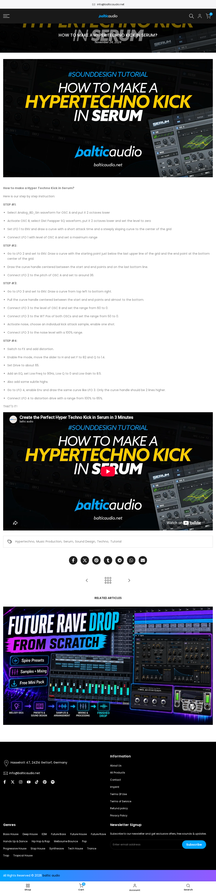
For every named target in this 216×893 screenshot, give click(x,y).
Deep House (30, 834)
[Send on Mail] (143, 560)
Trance (91, 848)
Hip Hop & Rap (41, 841)
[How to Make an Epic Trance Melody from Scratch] (129, 580)
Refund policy (119, 808)
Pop (84, 841)
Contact (115, 780)
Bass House (10, 834)
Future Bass (58, 834)
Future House (78, 834)
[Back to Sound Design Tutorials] (108, 580)
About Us (116, 765)
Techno (102, 541)
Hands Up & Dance (15, 841)
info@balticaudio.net (110, 4)
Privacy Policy (118, 815)
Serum (68, 541)
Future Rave (98, 834)
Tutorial (116, 541)
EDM (44, 834)
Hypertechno (24, 541)
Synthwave (56, 848)
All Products (117, 772)
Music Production (49, 541)
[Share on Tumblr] (108, 560)
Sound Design (85, 541)
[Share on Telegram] (119, 560)
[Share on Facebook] (73, 560)
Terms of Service (120, 801)
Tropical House (22, 855)
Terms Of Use (118, 794)
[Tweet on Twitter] (85, 560)
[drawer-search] (191, 16)
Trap (6, 855)
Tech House (75, 848)
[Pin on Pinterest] (96, 560)
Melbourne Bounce (66, 841)
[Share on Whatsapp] (131, 560)
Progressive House (14, 848)
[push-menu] (6, 16)
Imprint (114, 787)
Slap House (38, 848)
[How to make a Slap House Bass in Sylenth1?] (86, 580)
